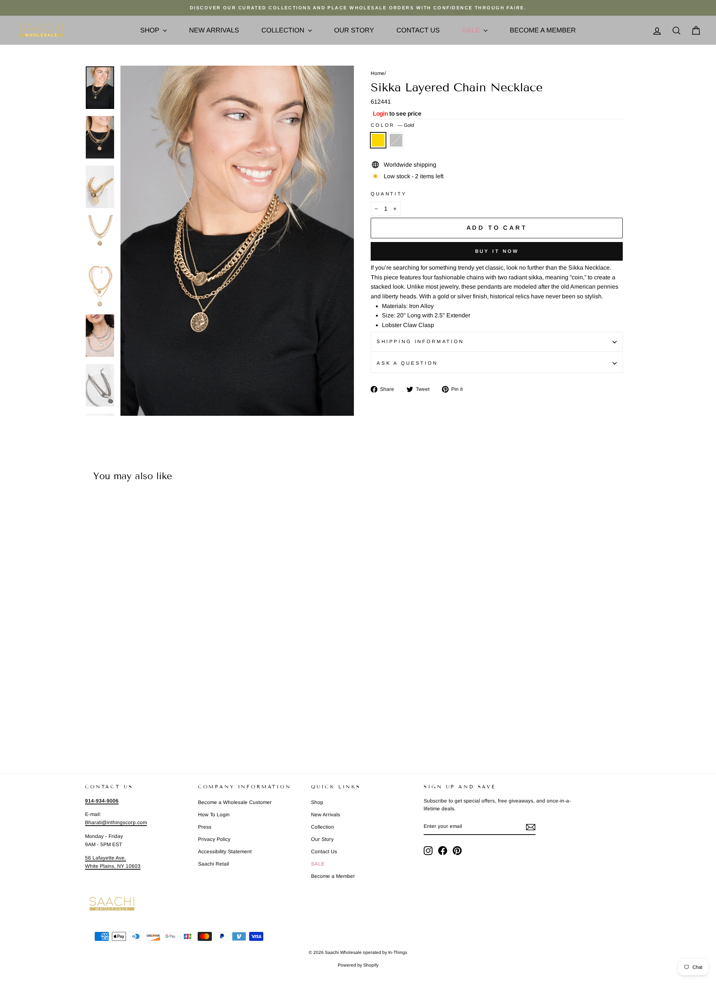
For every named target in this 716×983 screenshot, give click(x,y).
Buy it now (497, 251)
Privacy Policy (214, 839)
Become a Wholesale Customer (235, 802)
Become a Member (543, 30)
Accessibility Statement (225, 851)
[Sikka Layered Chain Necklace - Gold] (90, 728)
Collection (283, 30)
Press (204, 827)
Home (377, 73)
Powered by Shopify (358, 965)
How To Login (214, 814)
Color (392, 125)
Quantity (389, 194)
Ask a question (407, 363)
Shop (150, 30)
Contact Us (418, 30)
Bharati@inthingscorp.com (116, 822)
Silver (396, 140)
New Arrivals (214, 30)
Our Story (354, 30)
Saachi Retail (213, 864)
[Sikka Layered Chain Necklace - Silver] (100, 728)
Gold (378, 140)
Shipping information (420, 341)
